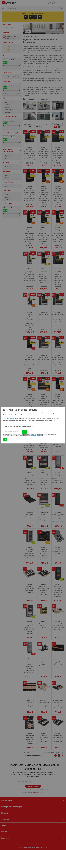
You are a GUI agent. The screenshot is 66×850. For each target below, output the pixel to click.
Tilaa (24, 432)
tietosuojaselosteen (35, 435)
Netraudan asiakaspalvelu (10, 419)
